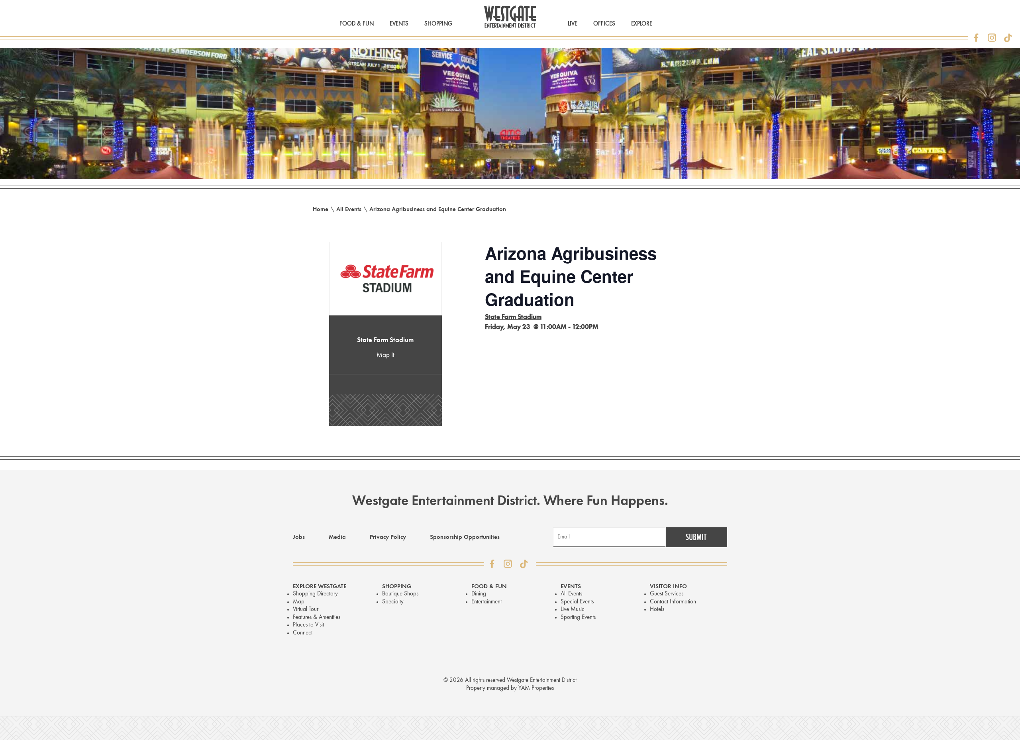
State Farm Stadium (385, 340)
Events (399, 24)
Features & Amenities (316, 618)
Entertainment (486, 602)
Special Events (577, 602)
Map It (385, 355)
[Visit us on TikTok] (1008, 38)
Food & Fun (356, 24)
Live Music (573, 610)
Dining (478, 594)
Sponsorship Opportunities (465, 537)
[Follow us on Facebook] (976, 38)
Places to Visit (308, 625)
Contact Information (673, 602)
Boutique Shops (400, 594)
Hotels (657, 610)
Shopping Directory (315, 594)
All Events (348, 210)
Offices (604, 24)
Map (298, 602)
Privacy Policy (388, 537)
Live (572, 24)
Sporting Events (578, 618)
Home (320, 210)
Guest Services (666, 594)
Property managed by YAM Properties (510, 688)
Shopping (438, 24)
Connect (302, 633)
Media (337, 537)
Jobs (299, 537)
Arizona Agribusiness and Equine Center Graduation (437, 210)
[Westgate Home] (510, 16)
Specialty (393, 602)
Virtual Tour (305, 610)
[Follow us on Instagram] (992, 38)
